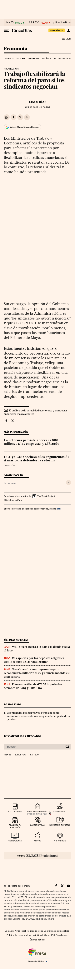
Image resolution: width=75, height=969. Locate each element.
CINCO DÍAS (37, 102)
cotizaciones (15, 841)
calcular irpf (15, 812)
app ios (37, 841)
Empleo (21, 58)
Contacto (9, 931)
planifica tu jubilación (15, 826)
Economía (15, 49)
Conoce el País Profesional (37, 855)
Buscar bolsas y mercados (22, 736)
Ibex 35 (9, 22)
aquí (59, 508)
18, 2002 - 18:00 (37, 107)
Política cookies (35, 931)
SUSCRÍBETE (56, 30)
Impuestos (33, 58)
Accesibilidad (36, 935)
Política (46, 58)
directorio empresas (59, 825)
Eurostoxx (20, 755)
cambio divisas (37, 825)
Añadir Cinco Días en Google (24, 127)
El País (66, 39)
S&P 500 (34, 22)
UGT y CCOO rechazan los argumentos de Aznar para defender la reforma (36, 459)
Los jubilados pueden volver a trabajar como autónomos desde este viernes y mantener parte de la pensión (38, 716)
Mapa (46, 935)
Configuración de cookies (56, 931)
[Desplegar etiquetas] (68, 482)
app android (60, 841)
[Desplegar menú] (6, 30)
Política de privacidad (17, 935)
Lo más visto (12, 704)
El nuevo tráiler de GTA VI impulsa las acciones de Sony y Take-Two (33, 686)
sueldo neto (59, 812)
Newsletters (61, 935)
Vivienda (9, 58)
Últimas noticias (63, 58)
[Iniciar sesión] (68, 30)
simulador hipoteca (37, 812)
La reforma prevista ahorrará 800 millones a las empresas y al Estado (31, 442)
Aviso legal (20, 931)
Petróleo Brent (63, 22)
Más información (12, 500)
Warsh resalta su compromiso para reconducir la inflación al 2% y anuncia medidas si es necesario (37, 673)
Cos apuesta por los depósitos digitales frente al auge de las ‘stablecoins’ (34, 659)
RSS (53, 935)
